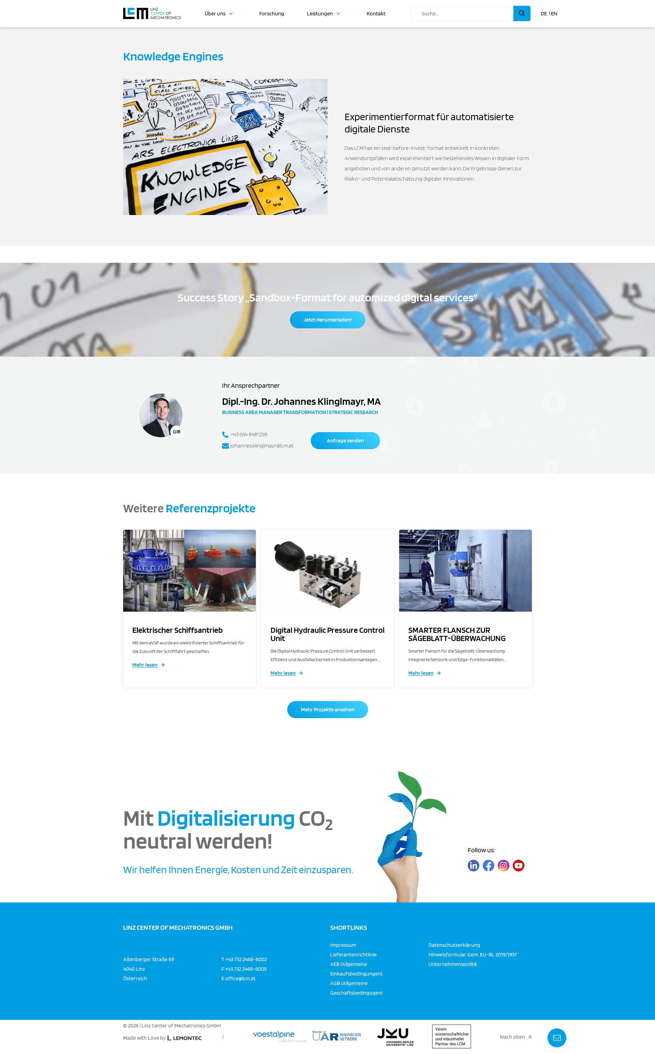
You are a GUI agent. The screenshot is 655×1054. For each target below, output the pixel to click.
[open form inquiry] (557, 1037)
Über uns (215, 14)
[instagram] (503, 866)
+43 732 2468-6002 (246, 959)
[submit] (521, 13)
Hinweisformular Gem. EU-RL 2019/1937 (472, 954)
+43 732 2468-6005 (245, 969)
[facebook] (488, 866)
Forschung (271, 14)
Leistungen (320, 14)
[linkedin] (473, 866)
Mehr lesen (145, 664)
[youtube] (518, 866)
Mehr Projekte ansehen (327, 709)
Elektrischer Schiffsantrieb (177, 630)
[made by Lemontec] (185, 1038)
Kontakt (376, 14)
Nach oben (512, 1037)
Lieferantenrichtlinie (353, 954)
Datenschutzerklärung (454, 945)
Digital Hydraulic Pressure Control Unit (327, 634)
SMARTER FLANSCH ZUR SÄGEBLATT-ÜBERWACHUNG (457, 634)
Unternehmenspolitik (452, 964)
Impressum (343, 945)
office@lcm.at (240, 978)
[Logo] (152, 10)
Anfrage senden (345, 440)
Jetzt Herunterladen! (328, 319)
